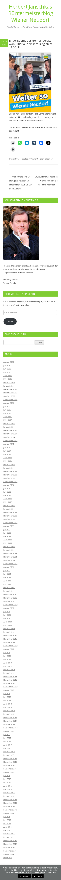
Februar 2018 (9, 710)
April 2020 (7, 621)
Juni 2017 (7, 738)
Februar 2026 (9, 382)
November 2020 (10, 598)
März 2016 (7, 789)
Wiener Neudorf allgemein (41, 159)
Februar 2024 (9, 464)
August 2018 (8, 690)
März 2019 (7, 666)
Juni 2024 (7, 451)
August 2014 (8, 854)
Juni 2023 (7, 492)
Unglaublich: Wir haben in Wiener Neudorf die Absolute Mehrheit (46, 180)
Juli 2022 (6, 529)
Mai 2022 (7, 536)
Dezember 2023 (10, 471)
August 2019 (8, 649)
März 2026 (7, 379)
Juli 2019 (6, 652)
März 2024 (7, 461)
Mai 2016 (7, 782)
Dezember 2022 (10, 512)
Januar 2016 (8, 796)
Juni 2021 (7, 574)
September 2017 (10, 727)
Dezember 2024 (10, 430)
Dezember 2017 (10, 717)
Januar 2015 (8, 837)
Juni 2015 (7, 820)
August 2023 (8, 485)
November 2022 (10, 515)
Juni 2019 (7, 656)
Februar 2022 (9, 546)
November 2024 (10, 433)
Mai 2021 (7, 577)
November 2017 (10, 721)
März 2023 (7, 502)
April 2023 (7, 498)
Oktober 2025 (9, 396)
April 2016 (7, 786)
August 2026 (8, 362)
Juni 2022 (7, 533)
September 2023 (10, 481)
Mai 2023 (7, 495)
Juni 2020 (7, 615)
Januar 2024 (8, 468)
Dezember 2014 (10, 840)
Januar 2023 (8, 509)
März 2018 (7, 707)
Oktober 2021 (9, 560)
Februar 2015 (9, 833)
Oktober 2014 (9, 847)
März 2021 (7, 584)
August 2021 (8, 567)
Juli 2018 (6, 693)
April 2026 (7, 375)
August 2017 (8, 731)
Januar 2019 (8, 673)
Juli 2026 (6, 365)
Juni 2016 (7, 779)
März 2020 (7, 625)
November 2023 (10, 474)
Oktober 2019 (9, 642)
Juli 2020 (6, 611)
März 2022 (7, 543)
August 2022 (8, 526)
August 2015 (8, 813)
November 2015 (10, 803)
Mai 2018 (7, 700)
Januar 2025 (8, 427)
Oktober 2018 (9, 683)
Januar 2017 (8, 755)
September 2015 (10, 809)
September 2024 (10, 440)
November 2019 (10, 639)
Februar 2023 (9, 505)
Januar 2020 (8, 632)
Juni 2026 (7, 368)
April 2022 (7, 539)
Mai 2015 (7, 823)
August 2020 (8, 608)
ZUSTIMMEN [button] (24, 876)
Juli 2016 (6, 775)
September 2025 (10, 399)
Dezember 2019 (10, 635)
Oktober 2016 (9, 765)
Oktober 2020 (9, 601)
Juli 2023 (6, 488)
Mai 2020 (7, 618)
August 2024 (8, 444)
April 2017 (7, 745)
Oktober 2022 (9, 519)
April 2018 (7, 704)
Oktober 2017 (9, 724)
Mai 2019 (7, 659)
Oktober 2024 (9, 437)
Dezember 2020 (10, 594)
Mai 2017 (7, 741)
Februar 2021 (9, 587)
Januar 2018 (8, 714)
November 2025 (10, 392)
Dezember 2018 (10, 676)
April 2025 (7, 416)
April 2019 (7, 662)
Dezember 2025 (10, 389)
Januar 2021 (8, 591)
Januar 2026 (8, 386)
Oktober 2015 (9, 806)
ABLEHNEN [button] (38, 876)
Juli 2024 (6, 447)
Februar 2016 (9, 792)
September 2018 (10, 686)
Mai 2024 (7, 454)
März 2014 (7, 857)
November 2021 (10, 557)
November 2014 (10, 844)
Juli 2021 (6, 570)
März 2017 (7, 748)
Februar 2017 (9, 751)
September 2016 (10, 768)
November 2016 (10, 762)
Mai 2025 (7, 413)
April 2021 (7, 580)
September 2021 (10, 563)
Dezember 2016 (10, 758)
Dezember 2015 (10, 799)
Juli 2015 (6, 816)
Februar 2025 (9, 423)
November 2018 (10, 680)
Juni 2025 (7, 410)
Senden (10, 321)
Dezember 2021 (10, 553)
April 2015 (7, 827)
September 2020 (10, 604)
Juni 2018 (7, 697)
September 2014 (10, 851)
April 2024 (7, 457)
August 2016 (8, 772)
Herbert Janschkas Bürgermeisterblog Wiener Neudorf (30, 13)
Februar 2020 (9, 628)
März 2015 (7, 830)
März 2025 (7, 420)
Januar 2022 (8, 550)
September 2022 (10, 522)
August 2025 (8, 403)
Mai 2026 (7, 372)
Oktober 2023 (9, 478)
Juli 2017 (6, 734)
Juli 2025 (6, 406)
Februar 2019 (9, 669)
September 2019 (10, 645)
